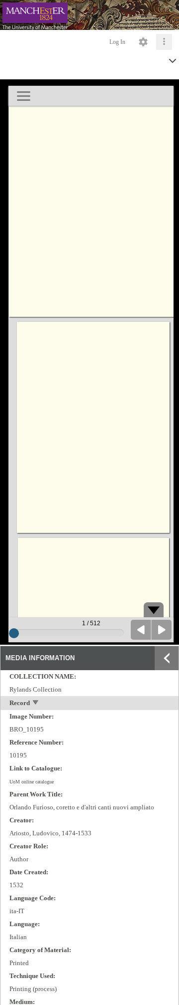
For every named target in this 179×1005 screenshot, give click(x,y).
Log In (117, 41)
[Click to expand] (164, 42)
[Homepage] (89, 15)
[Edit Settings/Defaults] (143, 42)
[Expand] (167, 658)
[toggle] (36, 703)
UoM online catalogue (31, 781)
